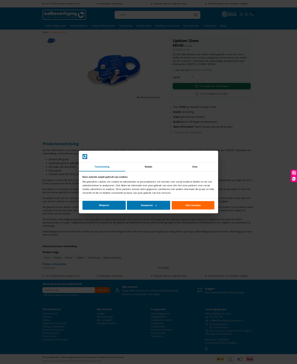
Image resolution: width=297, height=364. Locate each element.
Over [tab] (195, 166)
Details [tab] (148, 166)
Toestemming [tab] (102, 166)
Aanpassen (147, 205)
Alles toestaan (193, 205)
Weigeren (104, 205)
